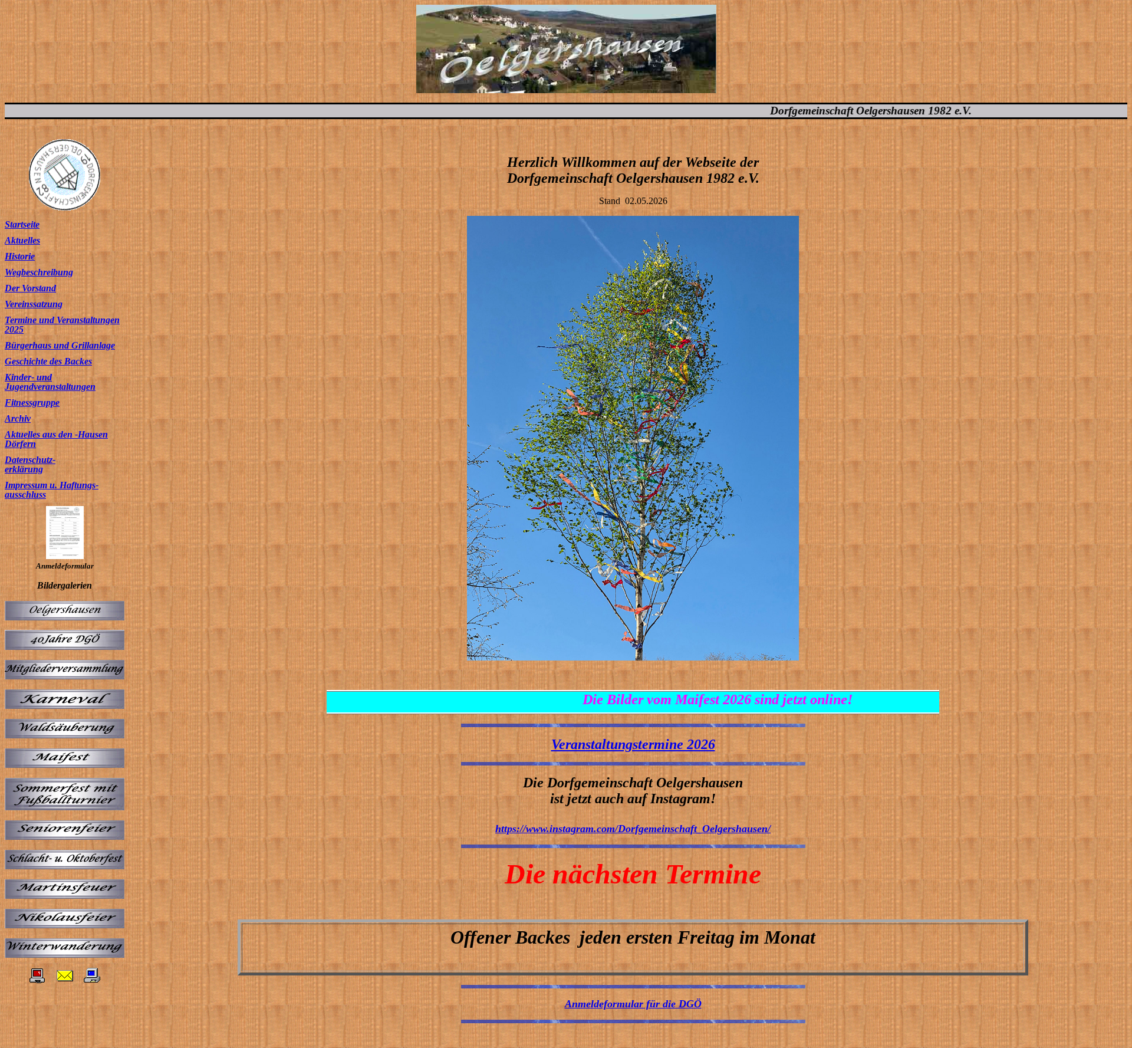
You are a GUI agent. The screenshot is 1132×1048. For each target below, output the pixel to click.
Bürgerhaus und (37, 345)
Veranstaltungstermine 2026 (633, 744)
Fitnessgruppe (32, 402)
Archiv (18, 418)
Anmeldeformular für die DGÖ (633, 1004)
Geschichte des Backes (48, 361)
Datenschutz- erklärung (30, 464)
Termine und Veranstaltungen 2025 (62, 324)
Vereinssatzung (33, 304)
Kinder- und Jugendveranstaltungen (50, 382)
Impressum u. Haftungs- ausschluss (51, 490)
